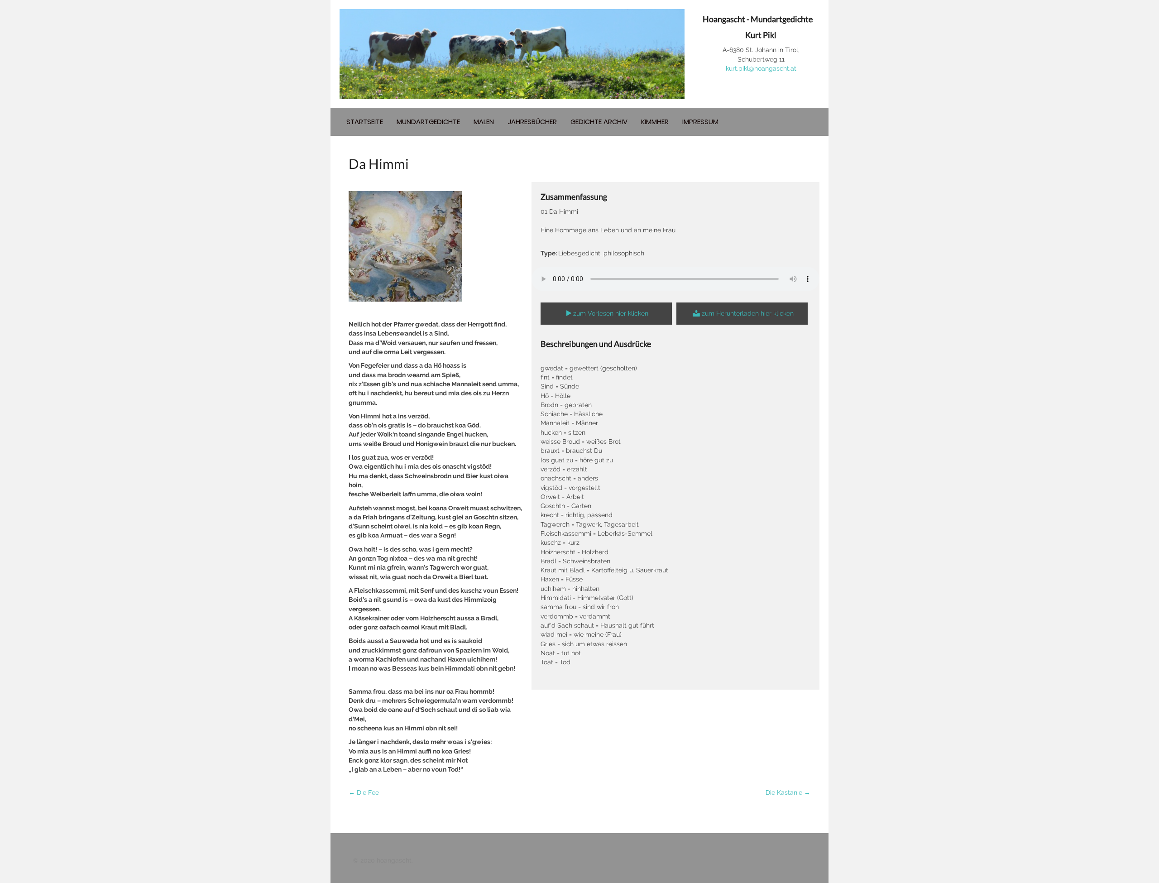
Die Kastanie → (788, 792)
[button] (606, 313)
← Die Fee (364, 792)
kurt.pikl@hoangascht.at (761, 68)
